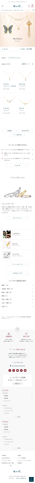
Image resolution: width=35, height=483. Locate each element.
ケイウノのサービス (17, 264)
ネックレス (28, 10)
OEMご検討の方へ (6, 458)
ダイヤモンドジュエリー (15, 57)
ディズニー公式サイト (21, 478)
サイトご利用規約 (22, 458)
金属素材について (26, 63)
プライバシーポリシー (7, 460)
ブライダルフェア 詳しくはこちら (16, 1)
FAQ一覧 (17, 165)
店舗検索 (9, 130)
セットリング (7, 400)
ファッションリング (6, 10)
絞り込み (6, 49)
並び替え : (23, 49)
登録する (17, 383)
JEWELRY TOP (17, 273)
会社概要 (4, 455)
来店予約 (26, 336)
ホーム (3, 316)
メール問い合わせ (19, 349)
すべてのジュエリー (8, 408)
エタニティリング (18, 10)
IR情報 (19, 455)
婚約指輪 (6, 429)
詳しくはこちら (17, 217)
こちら (21, 362)
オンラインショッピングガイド (25, 460)
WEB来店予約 (25, 130)
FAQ (11, 465)
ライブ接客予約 (17, 134)
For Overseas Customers (18, 365)
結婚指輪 (6, 426)
